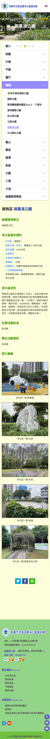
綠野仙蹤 (9, 690)
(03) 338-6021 (28, 645)
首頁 (7, 19)
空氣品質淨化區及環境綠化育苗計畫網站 (24, 713)
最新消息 (9, 683)
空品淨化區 (10, 675)
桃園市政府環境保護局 (16, 705)
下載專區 (9, 687)
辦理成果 (9, 679)
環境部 (8, 709)
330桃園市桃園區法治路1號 (24, 641)
